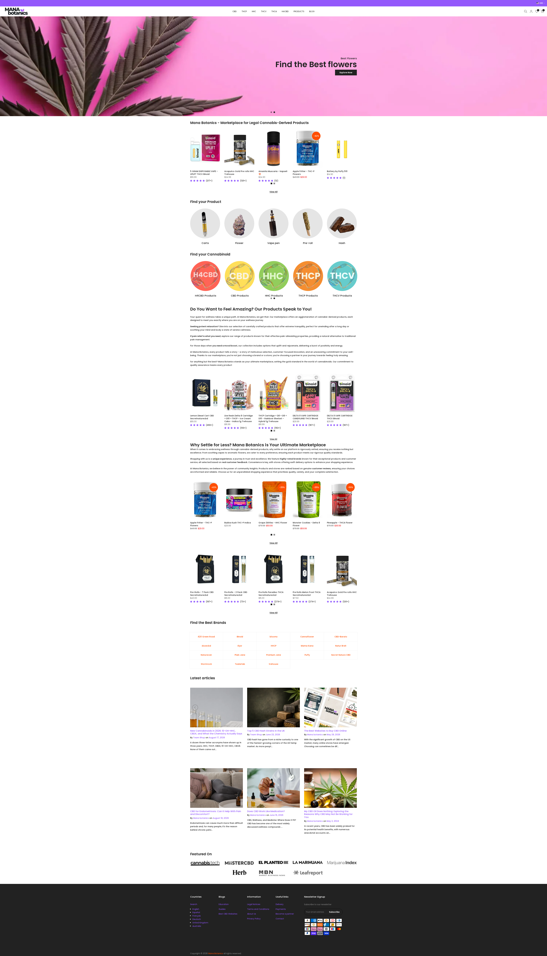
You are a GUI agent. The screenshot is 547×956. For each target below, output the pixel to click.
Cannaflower (307, 636)
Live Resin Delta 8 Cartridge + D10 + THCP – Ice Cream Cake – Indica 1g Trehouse (238, 418)
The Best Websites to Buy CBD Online (325, 730)
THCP (244, 11)
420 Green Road (206, 636)
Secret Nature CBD (340, 654)
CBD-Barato (340, 636)
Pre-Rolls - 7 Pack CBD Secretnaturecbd (202, 594)
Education (224, 904)
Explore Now (201, 71)
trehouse (273, 664)
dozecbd (206, 645)
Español (196, 912)
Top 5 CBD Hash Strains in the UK (266, 730)
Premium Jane (273, 654)
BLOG (312, 11)
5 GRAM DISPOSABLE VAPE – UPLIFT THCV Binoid (204, 173)
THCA (274, 11)
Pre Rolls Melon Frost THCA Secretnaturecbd (307, 594)
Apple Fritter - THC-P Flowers (201, 524)
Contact (280, 918)
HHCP (273, 645)
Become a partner (285, 913)
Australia (196, 926)
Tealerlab (240, 664)
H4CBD (285, 11)
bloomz (273, 636)
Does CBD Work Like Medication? (266, 811)
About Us (251, 913)
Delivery (279, 904)
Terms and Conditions (258, 909)
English (195, 909)
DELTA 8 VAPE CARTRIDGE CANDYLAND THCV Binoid (305, 417)
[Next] (352, 707)
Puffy (307, 654)
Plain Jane (240, 654)
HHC (254, 11)
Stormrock (206, 664)
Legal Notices (253, 904)
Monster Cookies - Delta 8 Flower (306, 524)
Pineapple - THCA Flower (340, 522)
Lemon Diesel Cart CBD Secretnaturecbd (202, 417)
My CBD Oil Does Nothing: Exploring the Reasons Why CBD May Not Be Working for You (328, 814)
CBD (234, 11)
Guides (222, 909)
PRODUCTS (299, 11)
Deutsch (196, 919)
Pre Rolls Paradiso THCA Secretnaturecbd (271, 594)
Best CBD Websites (228, 913)
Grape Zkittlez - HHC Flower (273, 522)
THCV (263, 11)
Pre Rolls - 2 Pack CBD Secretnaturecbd (235, 594)
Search (193, 904)
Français (196, 915)
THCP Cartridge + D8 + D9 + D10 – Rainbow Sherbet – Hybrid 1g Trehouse (273, 418)
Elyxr (240, 645)
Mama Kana (307, 645)
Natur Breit (340, 645)
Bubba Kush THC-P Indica (237, 522)
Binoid (240, 636)
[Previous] (195, 707)
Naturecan (206, 654)
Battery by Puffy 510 (337, 171)
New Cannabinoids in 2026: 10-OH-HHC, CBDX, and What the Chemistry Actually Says (216, 732)
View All (273, 192)
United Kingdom (200, 922)
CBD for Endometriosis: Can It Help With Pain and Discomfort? (215, 813)
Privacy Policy (254, 918)
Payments (281, 909)
